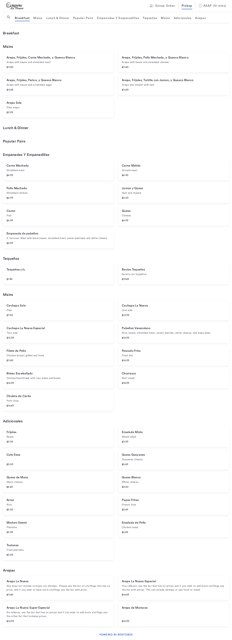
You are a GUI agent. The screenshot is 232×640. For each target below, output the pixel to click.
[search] (9, 17)
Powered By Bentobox (116, 634)
